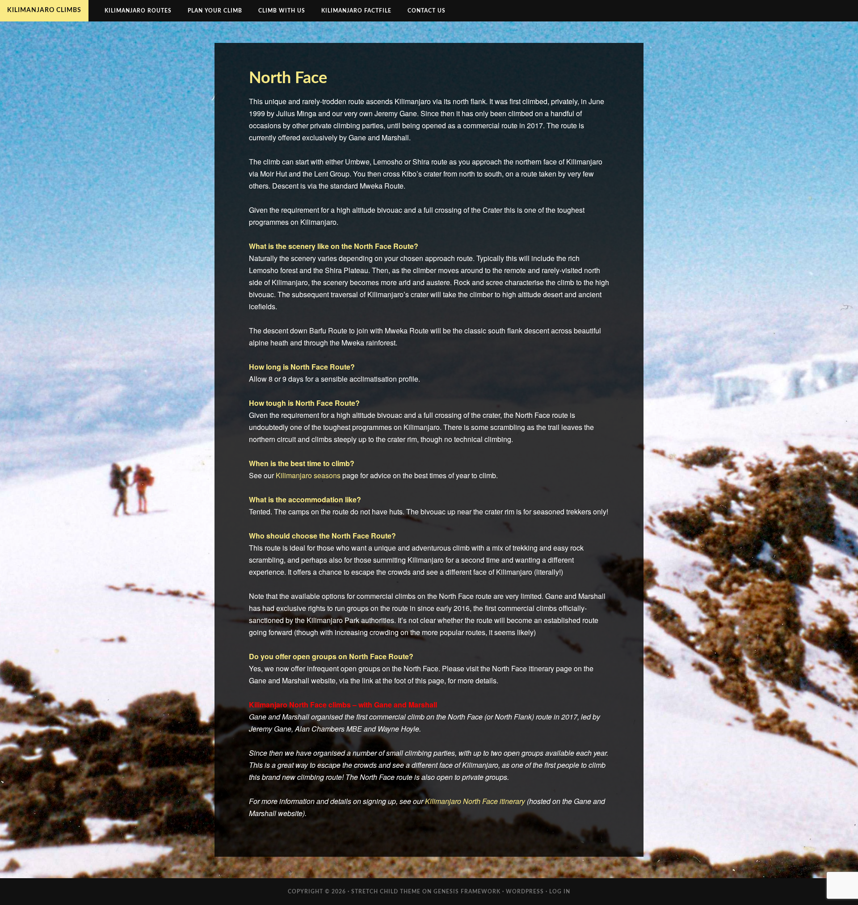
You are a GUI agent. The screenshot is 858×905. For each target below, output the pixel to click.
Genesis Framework (466, 891)
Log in (559, 891)
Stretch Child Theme (386, 891)
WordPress (525, 891)
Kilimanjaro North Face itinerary (475, 801)
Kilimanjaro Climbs (44, 10)
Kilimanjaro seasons (308, 475)
